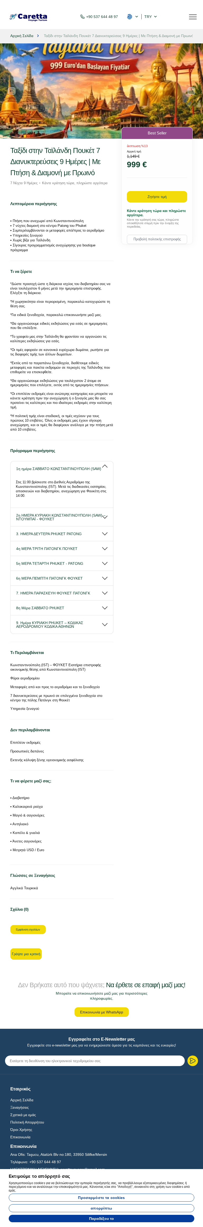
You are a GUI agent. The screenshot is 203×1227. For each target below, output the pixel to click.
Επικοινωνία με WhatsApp (101, 1012)
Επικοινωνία (20, 1137)
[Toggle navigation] (193, 16)
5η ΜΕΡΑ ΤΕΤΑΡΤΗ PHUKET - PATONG (49, 563)
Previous (11, 91)
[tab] (62, 466)
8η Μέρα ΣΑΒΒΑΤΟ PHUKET (40, 608)
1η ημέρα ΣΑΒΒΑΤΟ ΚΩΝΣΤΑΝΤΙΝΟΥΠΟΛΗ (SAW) (58, 469)
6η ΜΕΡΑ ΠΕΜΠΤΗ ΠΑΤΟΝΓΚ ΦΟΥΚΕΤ (49, 578)
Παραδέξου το (101, 1218)
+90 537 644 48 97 (102, 17)
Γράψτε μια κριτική (26, 954)
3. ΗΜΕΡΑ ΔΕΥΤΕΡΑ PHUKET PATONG (49, 534)
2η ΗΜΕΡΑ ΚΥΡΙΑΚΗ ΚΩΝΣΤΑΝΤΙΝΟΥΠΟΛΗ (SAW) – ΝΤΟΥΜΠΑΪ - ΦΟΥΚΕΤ (60, 517)
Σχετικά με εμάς (23, 1115)
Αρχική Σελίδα (21, 1100)
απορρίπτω (101, 1208)
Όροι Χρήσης (21, 1129)
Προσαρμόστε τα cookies (101, 1198)
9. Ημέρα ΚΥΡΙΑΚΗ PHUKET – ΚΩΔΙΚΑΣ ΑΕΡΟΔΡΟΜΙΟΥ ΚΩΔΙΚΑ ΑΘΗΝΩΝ (49, 625)
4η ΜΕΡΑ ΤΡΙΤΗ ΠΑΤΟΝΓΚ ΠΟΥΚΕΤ (46, 549)
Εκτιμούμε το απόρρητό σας (39, 1176)
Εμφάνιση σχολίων (28, 929)
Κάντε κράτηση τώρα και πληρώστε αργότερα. (156, 213)
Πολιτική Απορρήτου (27, 1122)
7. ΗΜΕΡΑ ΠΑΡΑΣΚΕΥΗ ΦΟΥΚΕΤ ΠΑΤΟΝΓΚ (53, 593)
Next (191, 91)
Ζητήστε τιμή (157, 197)
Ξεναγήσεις (19, 1107)
